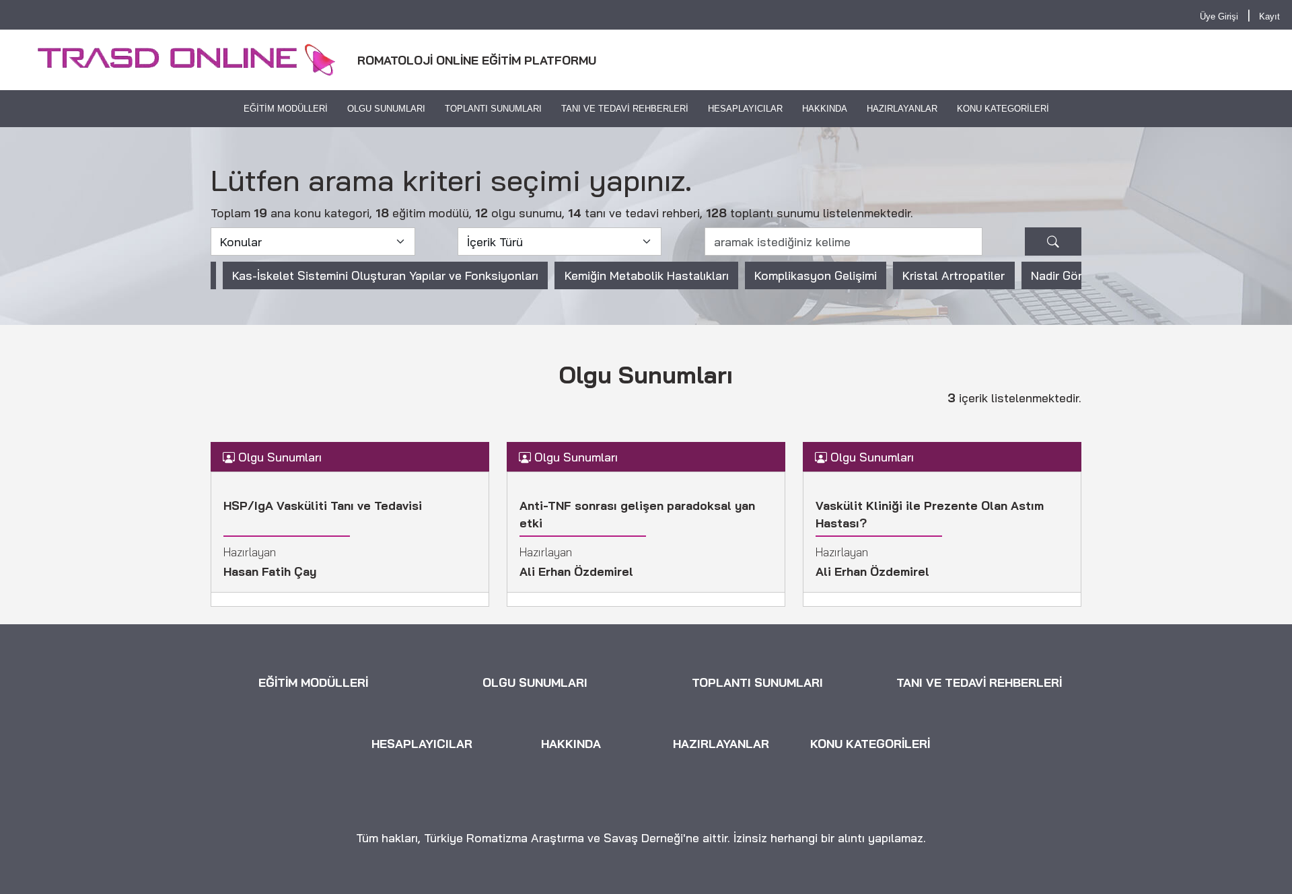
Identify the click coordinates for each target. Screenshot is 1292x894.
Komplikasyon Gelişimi (815, 275)
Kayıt (1269, 16)
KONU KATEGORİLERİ (1002, 109)
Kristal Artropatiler (953, 275)
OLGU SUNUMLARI (386, 109)
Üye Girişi (1219, 16)
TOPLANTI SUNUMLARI (493, 109)
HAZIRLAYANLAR (901, 109)
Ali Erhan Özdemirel (576, 571)
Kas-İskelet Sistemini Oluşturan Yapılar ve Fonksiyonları (385, 275)
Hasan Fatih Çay (269, 571)
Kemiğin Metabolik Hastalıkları (647, 275)
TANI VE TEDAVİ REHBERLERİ (624, 109)
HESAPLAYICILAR (744, 109)
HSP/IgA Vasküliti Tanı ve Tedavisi (322, 505)
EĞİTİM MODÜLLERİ (286, 109)
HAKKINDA (824, 109)
